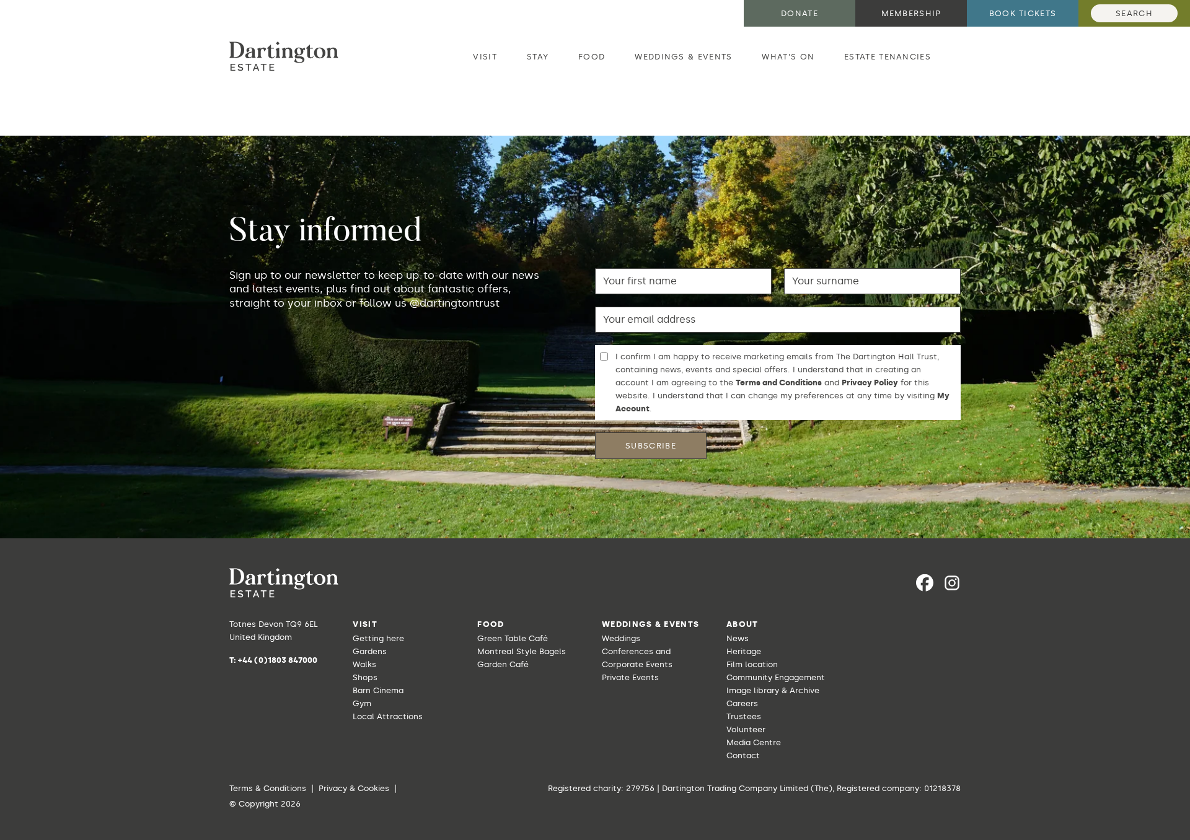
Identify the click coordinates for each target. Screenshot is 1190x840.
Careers (742, 703)
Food (591, 56)
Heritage (743, 651)
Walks (364, 664)
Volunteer (745, 729)
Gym (362, 703)
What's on (788, 56)
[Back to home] (283, 56)
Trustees (743, 716)
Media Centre (753, 742)
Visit (485, 56)
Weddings (621, 638)
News (737, 638)
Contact (743, 755)
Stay (538, 56)
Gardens (370, 651)
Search (1134, 13)
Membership (911, 13)
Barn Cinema (378, 690)
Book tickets (1023, 13)
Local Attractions (388, 716)
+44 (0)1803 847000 (277, 660)
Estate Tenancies (887, 56)
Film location (752, 664)
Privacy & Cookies (354, 788)
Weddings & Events (683, 56)
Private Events (630, 677)
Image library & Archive (772, 690)
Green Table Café (512, 638)
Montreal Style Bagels (521, 651)
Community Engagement (775, 677)
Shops (365, 677)
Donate (799, 13)
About (742, 624)
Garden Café (503, 664)
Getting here (378, 638)
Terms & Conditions (267, 788)
